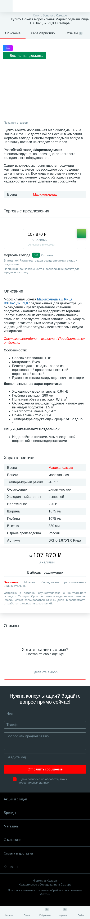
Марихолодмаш (45, 194)
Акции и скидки (15, 799)
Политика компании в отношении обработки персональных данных (45, 892)
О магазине (13, 840)
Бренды (10, 813)
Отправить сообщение (45, 769)
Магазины (11, 826)
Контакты (11, 867)
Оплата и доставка (18, 853)
